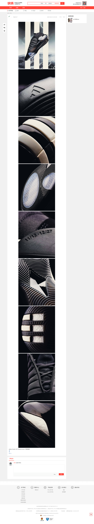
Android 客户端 (50, 491)
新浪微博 (64, 491)
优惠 (17, 7)
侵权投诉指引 (23, 500)
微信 (64, 489)
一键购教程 (56, 3)
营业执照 (63, 511)
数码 (42, 10)
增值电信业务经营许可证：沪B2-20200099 (24, 511)
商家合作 (36, 489)
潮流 (26, 10)
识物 (23, 7)
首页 (10, 7)
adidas (50, 3)
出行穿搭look (76, 19)
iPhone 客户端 (50, 489)
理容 (50, 10)
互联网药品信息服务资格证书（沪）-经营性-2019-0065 (46, 511)
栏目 (11, 13)
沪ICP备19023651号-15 (53, 506)
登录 (81, 7)
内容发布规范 (23, 502)
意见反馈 (23, 494)
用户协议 (23, 496)
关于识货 (23, 489)
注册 (84, 7)
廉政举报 (77, 487)
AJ (45, 3)
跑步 (34, 10)
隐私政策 (23, 498)
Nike (42, 3)
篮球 (18, 10)
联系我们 (23, 491)
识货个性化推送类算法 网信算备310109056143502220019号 (47, 513)
